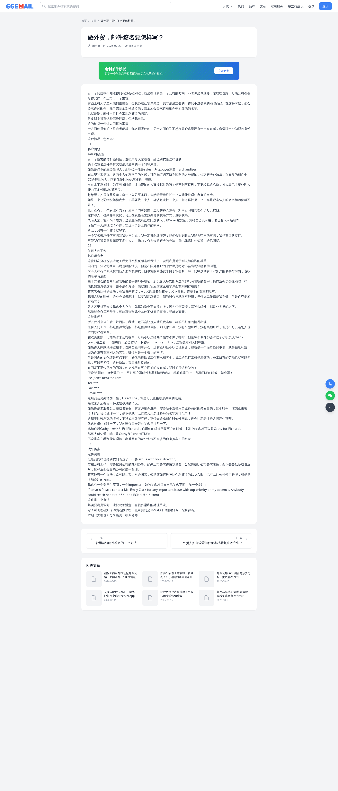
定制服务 (277, 6)
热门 (241, 6)
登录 (311, 6)
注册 (325, 6)
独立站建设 (296, 6)
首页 (84, 20)
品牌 (252, 6)
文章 (263, 6)
